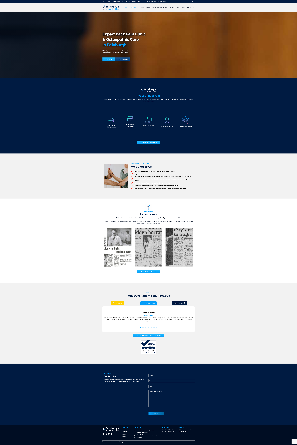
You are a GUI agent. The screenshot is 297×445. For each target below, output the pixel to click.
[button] (117, 303)
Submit (156, 413)
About (123, 430)
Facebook (139, 437)
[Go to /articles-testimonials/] (117, 247)
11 (156, 327)
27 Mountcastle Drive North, (186, 430)
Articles (124, 434)
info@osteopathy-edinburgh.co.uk (114, 1)
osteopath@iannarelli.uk (134, 1)
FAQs (123, 433)
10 (154, 327)
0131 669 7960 (149, 1)
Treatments (125, 431)
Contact (124, 436)
